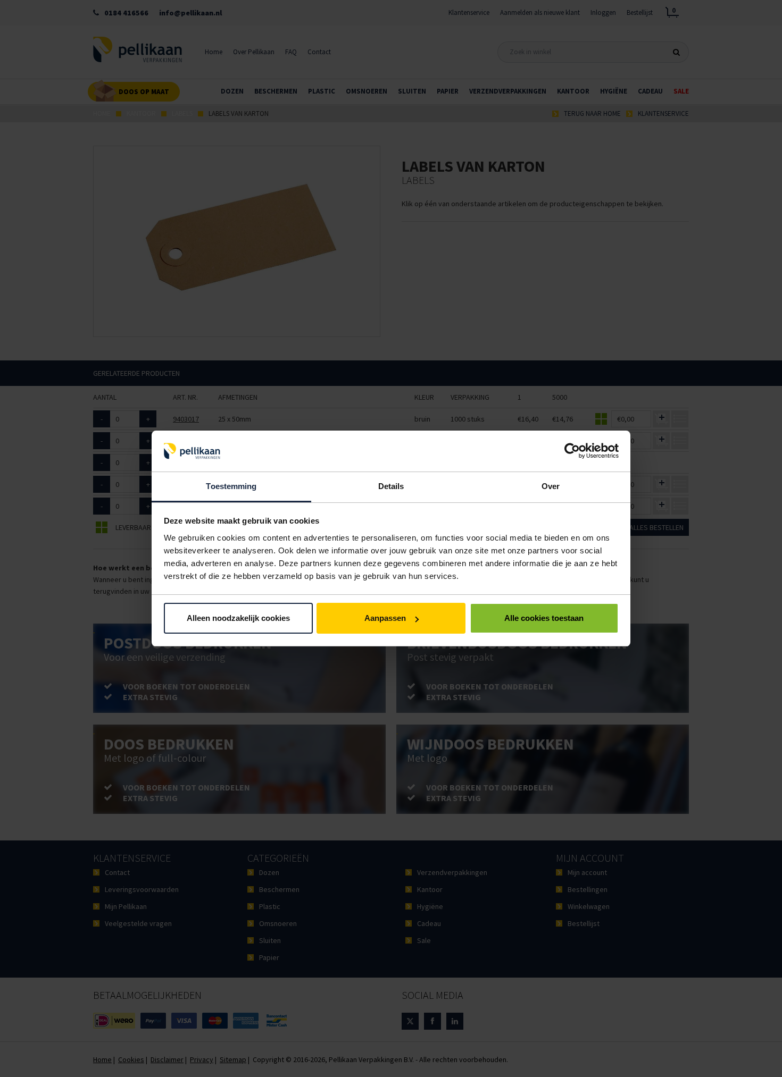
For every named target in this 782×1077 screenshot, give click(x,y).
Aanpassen (385, 617)
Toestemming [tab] (231, 486)
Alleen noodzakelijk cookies (238, 617)
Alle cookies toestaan (544, 617)
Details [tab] (391, 486)
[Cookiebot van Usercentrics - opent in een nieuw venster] (572, 451)
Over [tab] (551, 486)
